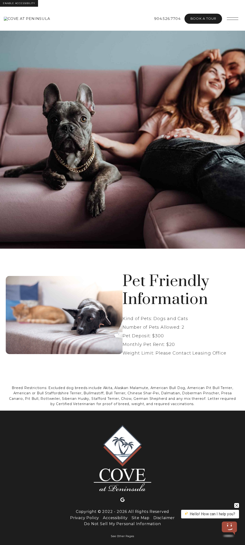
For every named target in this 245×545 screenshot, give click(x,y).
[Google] (122, 500)
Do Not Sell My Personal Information (122, 524)
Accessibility (115, 518)
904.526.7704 (167, 18)
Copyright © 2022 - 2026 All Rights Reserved (122, 511)
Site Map (141, 518)
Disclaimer (164, 518)
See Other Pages (122, 536)
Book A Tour (203, 18)
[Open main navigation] (232, 19)
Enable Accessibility (19, 3)
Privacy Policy (84, 518)
